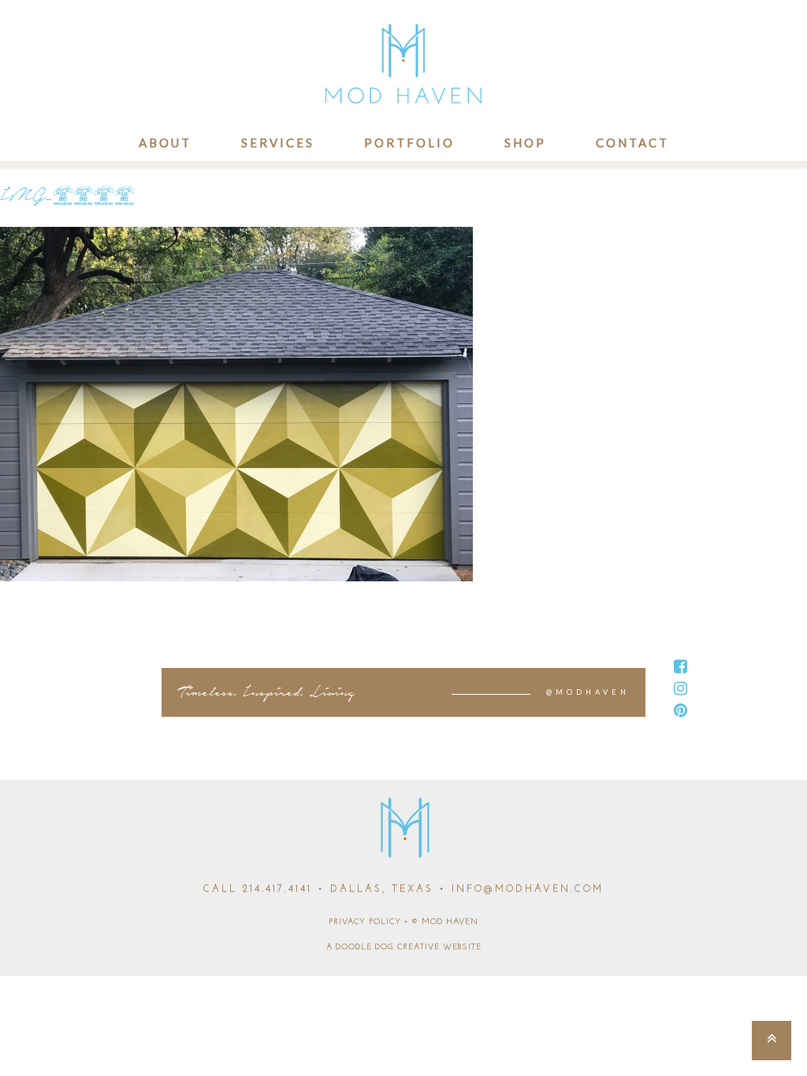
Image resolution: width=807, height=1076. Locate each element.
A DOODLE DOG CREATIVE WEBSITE (404, 947)
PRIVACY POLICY (365, 922)
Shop (525, 142)
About (165, 142)
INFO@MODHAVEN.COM (528, 889)
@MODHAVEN (588, 692)
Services (277, 142)
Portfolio (409, 142)
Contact (632, 142)
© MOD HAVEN (444, 922)
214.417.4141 (277, 889)
